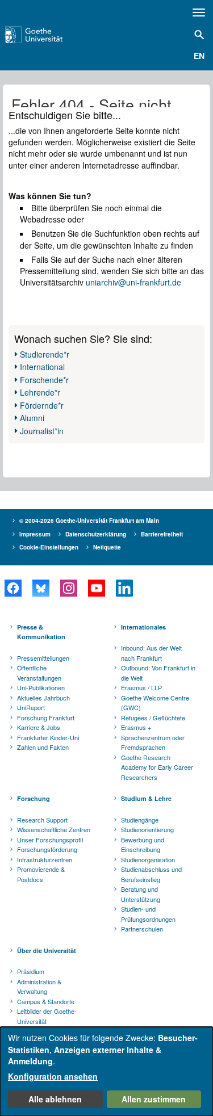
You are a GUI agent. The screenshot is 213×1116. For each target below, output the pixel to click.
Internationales (143, 627)
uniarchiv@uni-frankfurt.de (133, 282)
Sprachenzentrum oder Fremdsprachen (153, 742)
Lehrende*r (40, 392)
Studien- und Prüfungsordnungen (148, 914)
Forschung (33, 798)
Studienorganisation (148, 859)
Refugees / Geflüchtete (153, 717)
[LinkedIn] (124, 588)
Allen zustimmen (154, 1099)
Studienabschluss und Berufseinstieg (151, 874)
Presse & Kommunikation (41, 632)
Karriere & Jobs (38, 727)
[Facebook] (13, 588)
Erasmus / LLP (141, 687)
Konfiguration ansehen (53, 1076)
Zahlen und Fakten (43, 747)
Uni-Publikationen (41, 687)
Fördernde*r (42, 405)
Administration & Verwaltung (39, 986)
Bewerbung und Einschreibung (142, 844)
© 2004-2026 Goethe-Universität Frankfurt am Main (89, 521)
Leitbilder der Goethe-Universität (47, 1016)
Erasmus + (136, 727)
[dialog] (106, 1071)
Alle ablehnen (55, 1099)
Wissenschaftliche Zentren (53, 829)
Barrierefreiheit (162, 534)
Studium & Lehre (146, 798)
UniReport (31, 707)
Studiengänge (139, 819)
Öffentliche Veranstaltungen (39, 672)
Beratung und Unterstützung (140, 894)
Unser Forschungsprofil (50, 839)
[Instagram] (68, 588)
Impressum (35, 534)
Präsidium (30, 971)
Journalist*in (42, 431)
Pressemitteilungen (43, 657)
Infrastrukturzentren (44, 859)
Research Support (42, 819)
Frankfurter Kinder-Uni (48, 737)
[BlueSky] (40, 588)
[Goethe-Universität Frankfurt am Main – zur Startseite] (48, 34)
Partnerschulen (142, 928)
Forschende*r (44, 379)
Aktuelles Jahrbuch (43, 697)
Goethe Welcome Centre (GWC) (155, 702)
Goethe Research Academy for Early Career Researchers (157, 767)
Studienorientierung (147, 829)
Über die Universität (46, 950)
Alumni (32, 417)
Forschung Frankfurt (45, 717)
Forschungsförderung (47, 849)
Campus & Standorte (45, 1001)
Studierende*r (44, 354)
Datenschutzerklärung (95, 534)
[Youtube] (96, 588)
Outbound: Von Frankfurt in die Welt (158, 672)
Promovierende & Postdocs (41, 874)
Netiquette (107, 547)
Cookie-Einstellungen (48, 547)
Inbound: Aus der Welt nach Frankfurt (151, 652)
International (42, 366)
